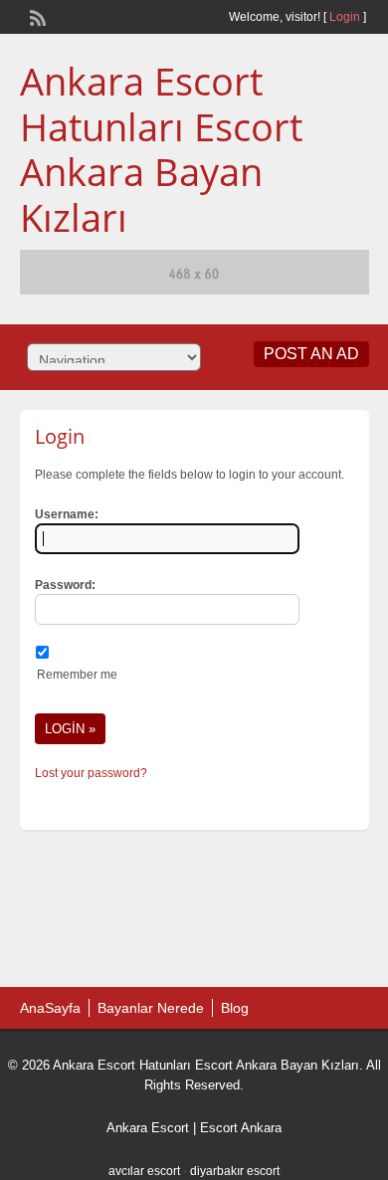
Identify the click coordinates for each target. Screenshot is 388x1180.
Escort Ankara (241, 1127)
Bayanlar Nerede (150, 1008)
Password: (65, 585)
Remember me (77, 675)
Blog (235, 1008)
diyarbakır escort (235, 1171)
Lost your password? (91, 773)
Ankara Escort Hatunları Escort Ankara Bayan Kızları (161, 149)
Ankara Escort (147, 1127)
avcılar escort (144, 1171)
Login (344, 17)
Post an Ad (311, 353)
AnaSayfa (50, 1008)
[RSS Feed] (36, 16)
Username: (66, 514)
